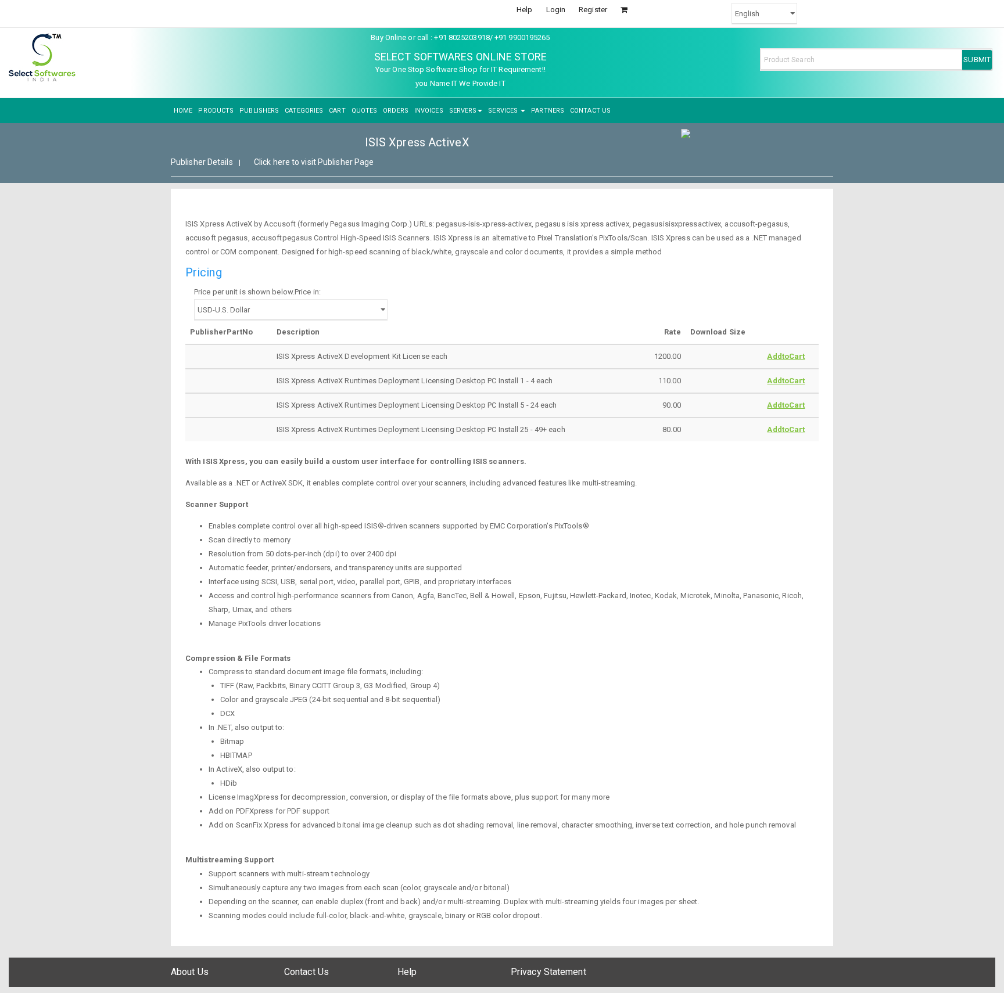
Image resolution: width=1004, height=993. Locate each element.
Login (556, 9)
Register (593, 9)
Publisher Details (202, 162)
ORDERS (395, 110)
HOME (183, 110)
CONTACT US (590, 110)
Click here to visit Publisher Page (314, 162)
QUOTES (365, 110)
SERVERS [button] (463, 110)
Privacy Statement (548, 971)
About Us (190, 971)
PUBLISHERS (259, 110)
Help (524, 9)
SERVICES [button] (503, 110)
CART (337, 110)
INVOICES (428, 110)
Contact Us (306, 971)
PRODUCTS (216, 110)
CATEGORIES (304, 110)
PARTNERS (547, 110)
